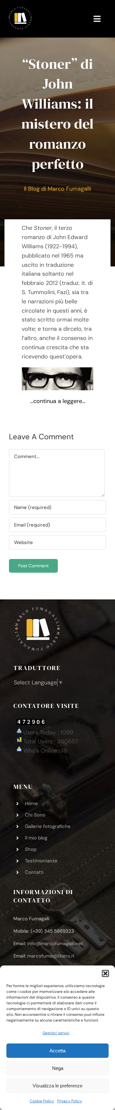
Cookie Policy (42, 1101)
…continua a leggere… (57, 401)
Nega (57, 1068)
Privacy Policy (69, 1101)
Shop (30, 849)
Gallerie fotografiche (48, 826)
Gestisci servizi (55, 1033)
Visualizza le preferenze (57, 1085)
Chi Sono (35, 815)
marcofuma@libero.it (50, 956)
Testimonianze (41, 861)
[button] (105, 973)
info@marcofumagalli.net (55, 943)
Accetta (57, 1050)
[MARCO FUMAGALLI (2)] (20, 9)
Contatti (34, 872)
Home (31, 803)
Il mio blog (36, 838)
